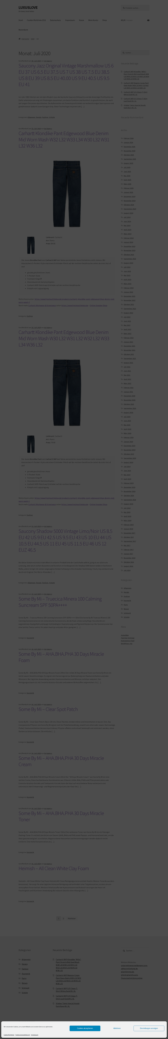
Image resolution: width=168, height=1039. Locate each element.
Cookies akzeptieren (85, 1028)
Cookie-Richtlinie (9, 1035)
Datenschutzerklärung (22, 1035)
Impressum (34, 1035)
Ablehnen (117, 1028)
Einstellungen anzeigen (149, 1028)
